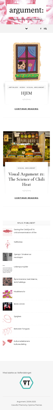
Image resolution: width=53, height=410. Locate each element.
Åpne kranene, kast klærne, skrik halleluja (26, 280)
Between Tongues (21, 329)
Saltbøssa (18, 242)
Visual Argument (35, 87)
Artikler (13, 87)
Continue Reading (26, 109)
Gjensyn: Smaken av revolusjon (22, 255)
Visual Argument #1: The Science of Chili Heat (26, 179)
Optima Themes (35, 405)
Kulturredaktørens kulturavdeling (22, 342)
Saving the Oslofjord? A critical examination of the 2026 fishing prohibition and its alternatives (26, 231)
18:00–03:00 (19, 304)
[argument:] (26, 11)
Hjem (22, 87)
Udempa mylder (21, 267)
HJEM (26, 93)
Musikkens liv (19, 291)
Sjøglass (17, 316)
